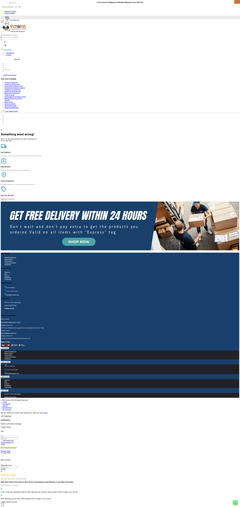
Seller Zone (5, 390)
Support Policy (8, 259)
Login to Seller (9, 13)
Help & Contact (6, 362)
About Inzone (5, 376)
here (46, 413)
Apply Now (17, 302)
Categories (8, 67)
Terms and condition (10, 262)
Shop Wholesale (10, 71)
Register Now (5, 451)
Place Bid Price (7, 465)
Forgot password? (7, 442)
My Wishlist (7, 277)
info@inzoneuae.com (13, 294)
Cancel (3, 427)
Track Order (7, 279)
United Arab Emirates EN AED (11, 7)
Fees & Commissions (10, 257)
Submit (3, 469)
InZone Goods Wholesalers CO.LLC (11, 322)
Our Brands (7, 264)
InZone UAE (5, 348)
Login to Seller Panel (10, 305)
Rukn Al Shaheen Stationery (8, 333)
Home (6, 64)
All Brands (8, 65)
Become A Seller (10, 11)
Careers (6, 275)
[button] (5, 46)
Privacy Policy (8, 261)
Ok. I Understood (6, 416)
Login (4, 49)
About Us (7, 272)
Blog (5, 274)
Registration (9, 49)
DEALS (6, 121)
